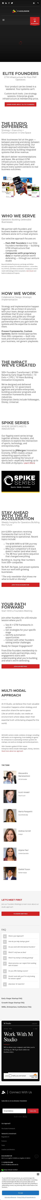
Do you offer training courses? (18, 971)
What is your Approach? (16, 936)
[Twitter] (11, 3)
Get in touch (30, 271)
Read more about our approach (12, 751)
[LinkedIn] (5, 3)
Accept (20, 1193)
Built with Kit (20, 1116)
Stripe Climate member (11, 1170)
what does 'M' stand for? (16, 984)
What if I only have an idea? (17, 952)
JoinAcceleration (35, 21)
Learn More (29, 463)
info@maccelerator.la (11, 1164)
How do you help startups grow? (18, 941)
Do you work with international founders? (21, 947)
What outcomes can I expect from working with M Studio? (22, 964)
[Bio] (9, 777)
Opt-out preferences (10, 1197)
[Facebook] (8, 3)
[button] (38, 1174)
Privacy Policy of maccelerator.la (26, 1197)
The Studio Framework (8, 1128)
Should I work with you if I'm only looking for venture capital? (21, 977)
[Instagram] (2, 3)
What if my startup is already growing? (20, 958)
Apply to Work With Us (17, 55)
